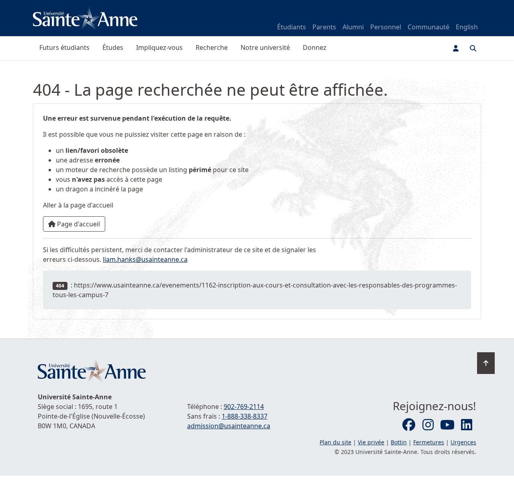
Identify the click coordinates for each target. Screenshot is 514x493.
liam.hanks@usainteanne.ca (145, 259)
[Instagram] (428, 425)
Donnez (314, 47)
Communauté (428, 27)
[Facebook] (408, 425)
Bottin (399, 442)
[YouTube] (447, 425)
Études (112, 47)
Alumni (353, 27)
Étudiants (291, 27)
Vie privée (371, 442)
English (467, 27)
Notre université (265, 47)
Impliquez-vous (159, 47)
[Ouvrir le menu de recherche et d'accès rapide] (473, 48)
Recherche (212, 47)
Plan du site (335, 442)
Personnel (385, 27)
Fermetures (428, 442)
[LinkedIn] (466, 425)
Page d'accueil (77, 224)
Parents (324, 27)
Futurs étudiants (64, 47)
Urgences (463, 442)
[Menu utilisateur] (455, 48)
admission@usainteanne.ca (228, 425)
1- (244, 416)
